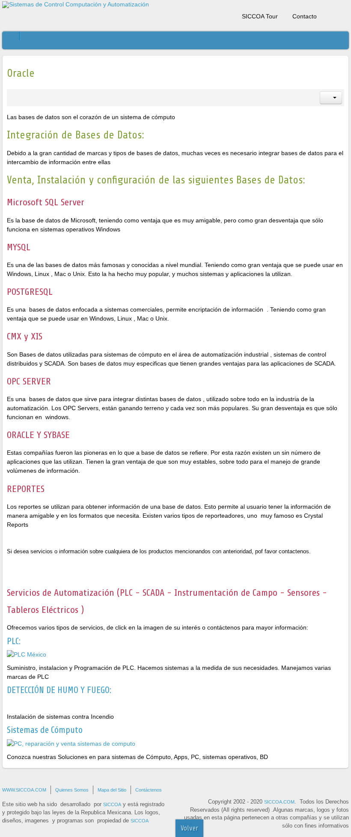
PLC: (14, 641)
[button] (331, 97)
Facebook (327, 14)
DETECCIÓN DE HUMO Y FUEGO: (59, 690)
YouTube (342, 14)
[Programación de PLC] (26, 654)
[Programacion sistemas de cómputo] (71, 743)
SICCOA (112, 804)
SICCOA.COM (279, 801)
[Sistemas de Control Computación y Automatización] (75, 4)
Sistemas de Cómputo (45, 730)
